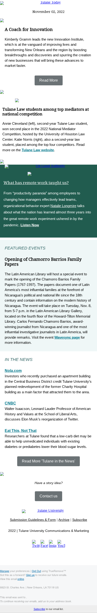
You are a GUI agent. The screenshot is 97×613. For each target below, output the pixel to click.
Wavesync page (67, 337)
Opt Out (36, 571)
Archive (63, 520)
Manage (4, 571)
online (20, 579)
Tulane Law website (38, 150)
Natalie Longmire (63, 206)
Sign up (30, 575)
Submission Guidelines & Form (33, 520)
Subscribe (79, 520)
